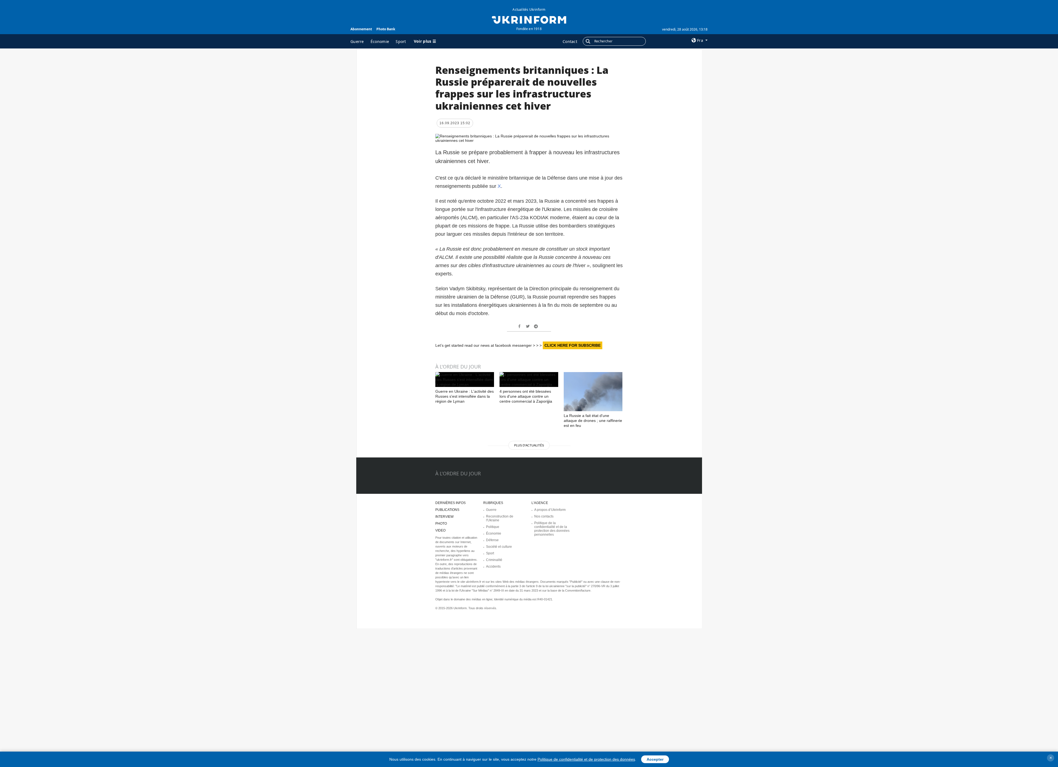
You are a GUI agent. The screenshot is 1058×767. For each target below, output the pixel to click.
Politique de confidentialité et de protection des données (586, 759)
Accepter (655, 759)
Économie (380, 41)
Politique (492, 527)
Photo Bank (385, 29)
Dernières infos (450, 503)
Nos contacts (544, 516)
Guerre (357, 41)
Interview (444, 517)
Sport (401, 41)
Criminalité (494, 560)
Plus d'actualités (529, 445)
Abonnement (361, 29)
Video (440, 530)
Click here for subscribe (572, 345)
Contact (570, 41)
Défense (492, 540)
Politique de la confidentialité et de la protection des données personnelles (552, 528)
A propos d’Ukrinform (550, 510)
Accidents (493, 566)
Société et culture (499, 547)
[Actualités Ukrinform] (529, 19)
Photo (441, 523)
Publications (447, 510)
